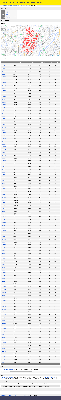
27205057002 (4, 228)
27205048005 (4, 200)
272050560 (3, 225)
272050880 (3, 331)
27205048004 (4, 199)
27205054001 (4, 216)
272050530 (3, 214)
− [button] (2, 27)
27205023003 (4, 147)
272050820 (3, 315)
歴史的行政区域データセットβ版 (11, 16)
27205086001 (4, 322)
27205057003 (4, 230)
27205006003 (4, 79)
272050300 (3, 166)
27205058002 (4, 234)
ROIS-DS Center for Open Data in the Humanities (34, 398)
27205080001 (4, 300)
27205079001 (4, 297)
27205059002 (4, 239)
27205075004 (4, 281)
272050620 (3, 252)
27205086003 (4, 325)
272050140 (3, 115)
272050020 (3, 65)
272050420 (3, 183)
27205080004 (4, 304)
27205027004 (4, 158)
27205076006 (4, 292)
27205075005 (4, 283)
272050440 (3, 186)
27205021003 (4, 136)
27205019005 (4, 127)
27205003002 (4, 68)
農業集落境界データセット (10, 17)
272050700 (3, 267)
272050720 (3, 270)
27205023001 (4, 144)
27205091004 (4, 343)
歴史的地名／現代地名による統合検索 (7, 369)
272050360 (3, 174)
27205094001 (4, 348)
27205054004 (4, 220)
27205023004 (4, 149)
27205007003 (4, 87)
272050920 (3, 345)
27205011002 (4, 102)
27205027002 (4, 155)
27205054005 (4, 222)
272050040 (3, 73)
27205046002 (4, 191)
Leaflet (52, 55)
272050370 (3, 175)
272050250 (3, 150)
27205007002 (4, 85)
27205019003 (4, 124)
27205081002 (4, 309)
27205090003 (4, 336)
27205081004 (4, 312)
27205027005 (4, 160)
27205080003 (4, 303)
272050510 (3, 211)
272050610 (3, 250)
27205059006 (4, 245)
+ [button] (2, 26)
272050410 (3, 182)
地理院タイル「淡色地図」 (56, 55)
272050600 (3, 248)
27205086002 (4, 323)
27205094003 (4, 351)
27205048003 (4, 197)
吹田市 (7, 14)
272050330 (3, 169)
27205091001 (4, 339)
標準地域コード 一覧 (26, 5)
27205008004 (4, 94)
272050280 (3, 163)
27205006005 (4, 82)
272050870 (3, 329)
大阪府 (7, 12)
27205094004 (4, 353)
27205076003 (4, 287)
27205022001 (4, 141)
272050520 (3, 213)
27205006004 (4, 80)
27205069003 (4, 264)
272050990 (3, 360)
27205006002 (4, 77)
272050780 (3, 295)
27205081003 (4, 311)
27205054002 (4, 217)
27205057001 (4, 227)
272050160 (3, 118)
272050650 (3, 256)
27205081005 (4, 314)
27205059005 (4, 244)
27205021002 (4, 135)
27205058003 (4, 236)
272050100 (3, 99)
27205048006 (4, 202)
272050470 (3, 192)
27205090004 (4, 337)
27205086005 (4, 328)
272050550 (3, 224)
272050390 (3, 178)
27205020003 (4, 132)
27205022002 (4, 143)
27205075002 (4, 278)
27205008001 (4, 90)
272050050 (3, 74)
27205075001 (4, 276)
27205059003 (4, 241)
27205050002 (4, 206)
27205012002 (4, 108)
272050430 (3, 185)
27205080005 (4, 306)
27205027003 (4, 157)
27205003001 (4, 66)
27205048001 (4, 194)
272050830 (3, 317)
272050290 (3, 164)
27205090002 (4, 334)
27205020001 (4, 129)
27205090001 (4, 332)
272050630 (3, 253)
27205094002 (4, 350)
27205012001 (4, 107)
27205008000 (4, 88)
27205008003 (4, 93)
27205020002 (4, 130)
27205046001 (4, 189)
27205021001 (4, 133)
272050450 (3, 188)
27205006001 (4, 76)
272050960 (3, 356)
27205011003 (4, 104)
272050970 (3, 357)
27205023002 (4, 146)
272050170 (3, 119)
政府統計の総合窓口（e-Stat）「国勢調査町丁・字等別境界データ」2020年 (15, 391)
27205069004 (4, 266)
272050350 (3, 172)
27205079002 (4, 298)
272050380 (3, 177)
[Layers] (3, 29)
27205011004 (4, 105)
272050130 (3, 113)
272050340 (3, 171)
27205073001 (4, 273)
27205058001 (4, 233)
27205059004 (4, 242)
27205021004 (4, 138)
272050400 (3, 180)
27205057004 (4, 231)
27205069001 (4, 261)
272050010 (3, 63)
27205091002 (4, 340)
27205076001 (4, 284)
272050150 (3, 116)
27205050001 (4, 205)
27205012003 (4, 110)
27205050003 (4, 208)
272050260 (3, 152)
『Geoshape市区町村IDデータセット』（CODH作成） (11, 393)
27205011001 (4, 101)
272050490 (3, 203)
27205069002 (4, 262)
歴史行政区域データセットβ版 (50, 377)
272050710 (3, 269)
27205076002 (4, 286)
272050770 (3, 294)
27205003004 (4, 71)
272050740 (3, 275)
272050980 (3, 359)
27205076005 (4, 290)
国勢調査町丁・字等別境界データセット (15, 5)
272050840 (3, 318)
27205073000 (4, 272)
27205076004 (4, 289)
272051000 (3, 362)
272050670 (3, 258)
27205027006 (4, 161)
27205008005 (4, 96)
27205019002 (4, 122)
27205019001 (4, 121)
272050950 (3, 354)
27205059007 (4, 247)
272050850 (3, 320)
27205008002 (4, 91)
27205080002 (4, 301)
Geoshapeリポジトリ (4, 5)
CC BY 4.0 (14, 383)
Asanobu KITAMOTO (22, 398)
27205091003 (4, 342)
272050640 (3, 255)
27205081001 (4, 308)
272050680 (3, 259)
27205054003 (4, 219)
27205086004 (4, 326)
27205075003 (4, 280)
